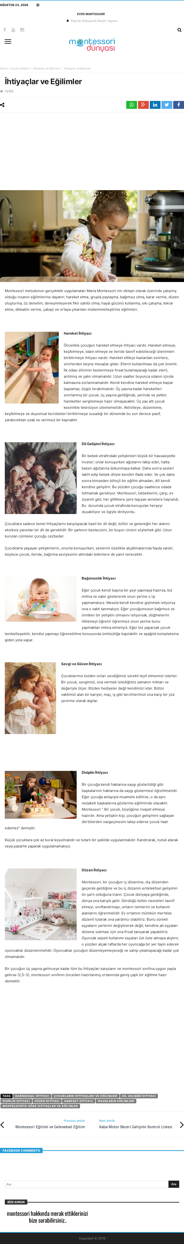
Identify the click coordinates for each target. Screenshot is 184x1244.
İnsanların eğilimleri (116, 1101)
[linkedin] (155, 105)
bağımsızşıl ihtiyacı (32, 1096)
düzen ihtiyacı (47, 1101)
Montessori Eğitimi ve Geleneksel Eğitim (50, 1124)
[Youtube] (13, 30)
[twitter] (166, 105)
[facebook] (178, 105)
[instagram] (22, 30)
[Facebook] (4, 30)
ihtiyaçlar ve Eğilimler (46, 68)
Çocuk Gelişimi (20, 68)
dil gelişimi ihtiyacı (139, 1096)
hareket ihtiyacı (78, 1101)
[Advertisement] (92, 150)
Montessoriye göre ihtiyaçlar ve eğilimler (40, 1106)
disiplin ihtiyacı (16, 1101)
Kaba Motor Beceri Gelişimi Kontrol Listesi (135, 1124)
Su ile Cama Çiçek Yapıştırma (94, 21)
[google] (143, 105)
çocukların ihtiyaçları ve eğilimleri (85, 1096)
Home (3, 68)
